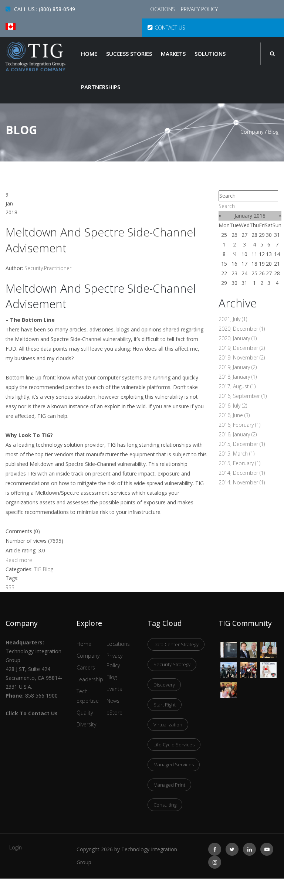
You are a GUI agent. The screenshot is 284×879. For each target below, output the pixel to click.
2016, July (233, 405)
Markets (173, 53)
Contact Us (170, 27)
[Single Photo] (228, 646)
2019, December (242, 347)
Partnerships (100, 87)
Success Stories (129, 53)
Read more (19, 559)
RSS (10, 587)
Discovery (164, 684)
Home (89, 53)
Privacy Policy (199, 9)
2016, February (239, 424)
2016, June (234, 415)
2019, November (242, 357)
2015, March (236, 453)
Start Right (164, 704)
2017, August (237, 386)
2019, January (238, 367)
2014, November (242, 482)
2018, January (238, 376)
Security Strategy (171, 664)
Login (15, 847)
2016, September (243, 395)
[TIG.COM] (35, 56)
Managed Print (169, 784)
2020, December (242, 328)
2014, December (242, 472)
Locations (162, 9)
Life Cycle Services (174, 744)
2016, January (238, 434)
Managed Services (173, 764)
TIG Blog (43, 569)
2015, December (242, 443)
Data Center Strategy (176, 644)
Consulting (164, 804)
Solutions (210, 53)
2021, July (233, 319)
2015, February (239, 463)
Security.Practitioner (47, 268)
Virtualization (167, 724)
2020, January (238, 338)
